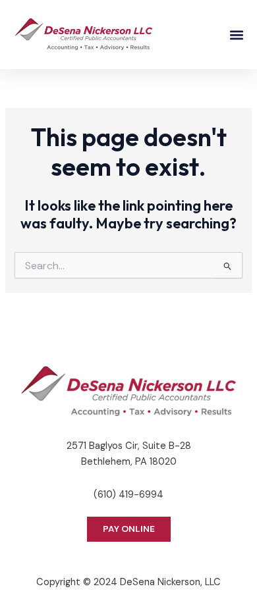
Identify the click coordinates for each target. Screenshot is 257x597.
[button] (236, 34)
